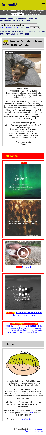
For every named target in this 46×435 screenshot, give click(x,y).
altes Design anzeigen (9, 27)
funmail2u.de (27, 413)
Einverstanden (17, 14)
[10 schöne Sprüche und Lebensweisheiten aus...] (23, 276)
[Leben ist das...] (23, 165)
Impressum (37, 429)
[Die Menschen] (23, 218)
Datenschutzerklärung (34, 431)
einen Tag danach (27, 419)
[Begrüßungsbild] (23, 52)
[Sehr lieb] (23, 242)
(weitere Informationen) (33, 14)
